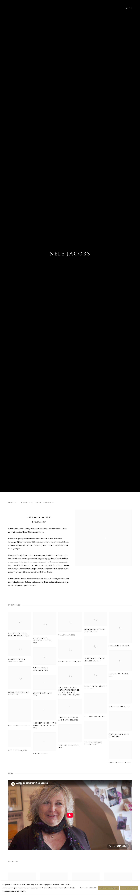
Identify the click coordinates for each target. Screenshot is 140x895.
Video (38, 503)
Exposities (49, 503)
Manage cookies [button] (88, 888)
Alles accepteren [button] (128, 888)
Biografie (13, 503)
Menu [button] (130, 7)
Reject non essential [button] (108, 888)
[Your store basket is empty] (126, 7)
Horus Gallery (70, 8)
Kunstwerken (26, 503)
